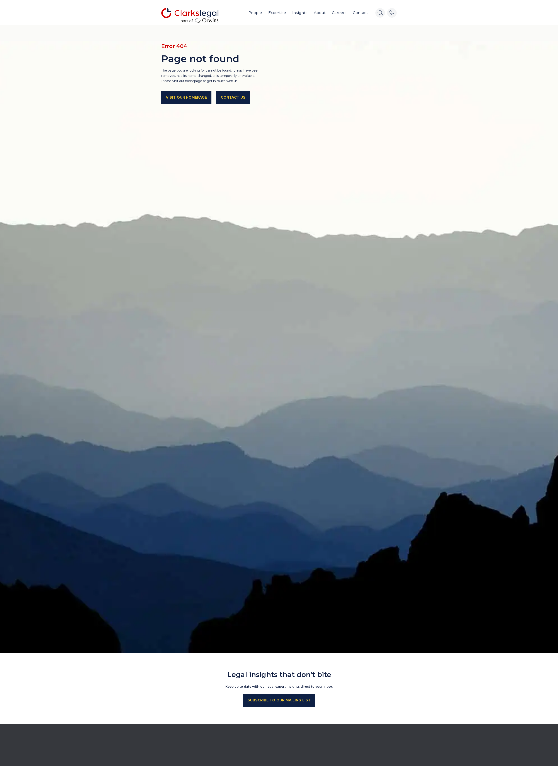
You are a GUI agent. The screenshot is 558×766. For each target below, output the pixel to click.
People (255, 12)
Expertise (277, 12)
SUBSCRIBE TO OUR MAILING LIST (279, 700)
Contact (360, 12)
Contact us (233, 97)
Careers (339, 12)
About (320, 12)
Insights (300, 12)
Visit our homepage (186, 97)
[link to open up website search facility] (380, 13)
